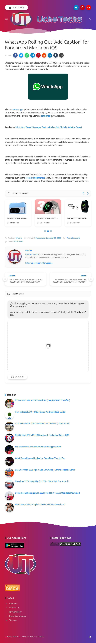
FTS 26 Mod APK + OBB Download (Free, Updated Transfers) (42, 400)
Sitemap (12, 620)
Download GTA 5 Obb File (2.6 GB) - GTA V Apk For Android (42, 481)
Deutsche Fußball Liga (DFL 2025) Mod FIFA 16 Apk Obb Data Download (47, 493)
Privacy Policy (15, 612)
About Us (13, 604)
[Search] (90, 19)
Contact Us (14, 608)
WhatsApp (17, 109)
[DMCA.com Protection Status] (12, 587)
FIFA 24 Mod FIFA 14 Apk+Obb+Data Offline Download (39, 504)
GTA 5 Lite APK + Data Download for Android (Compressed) (42, 423)
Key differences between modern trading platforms (38, 446)
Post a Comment (73, 238)
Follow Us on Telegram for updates (38, 263)
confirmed (45, 116)
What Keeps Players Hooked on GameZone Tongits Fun (40, 458)
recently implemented (35, 178)
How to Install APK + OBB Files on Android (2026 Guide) (40, 412)
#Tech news (18, 242)
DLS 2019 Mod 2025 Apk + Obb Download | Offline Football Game (45, 470)
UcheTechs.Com (31, 254)
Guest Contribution (17, 616)
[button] (15, 55)
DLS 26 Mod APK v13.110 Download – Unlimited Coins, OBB (42, 435)
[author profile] (15, 256)
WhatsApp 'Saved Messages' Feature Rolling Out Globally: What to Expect (49, 127)
